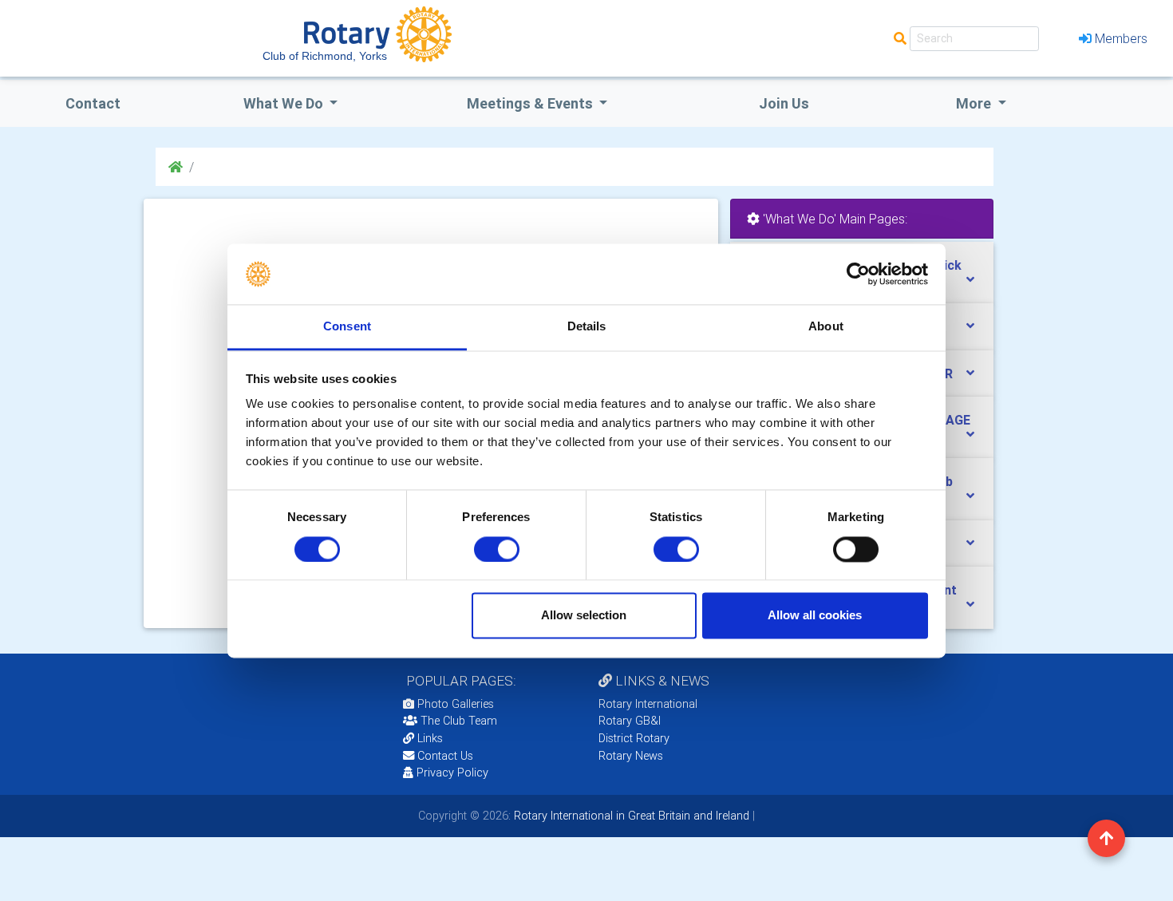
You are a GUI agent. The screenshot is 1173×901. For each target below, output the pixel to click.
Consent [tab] (347, 327)
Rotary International (647, 704)
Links (430, 738)
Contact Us (443, 756)
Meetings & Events (531, 103)
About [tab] (825, 327)
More (975, 103)
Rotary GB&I (629, 720)
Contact (92, 103)
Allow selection (583, 615)
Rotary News (630, 756)
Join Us (784, 103)
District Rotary (633, 738)
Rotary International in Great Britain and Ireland (630, 815)
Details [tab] (586, 327)
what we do (284, 103)
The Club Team (459, 720)
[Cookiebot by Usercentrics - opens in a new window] (858, 274)
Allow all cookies (815, 615)
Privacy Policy (452, 772)
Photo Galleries (454, 704)
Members (1121, 38)
